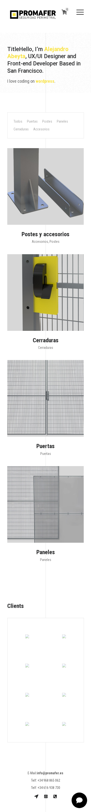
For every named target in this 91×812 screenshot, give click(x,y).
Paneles (62, 121)
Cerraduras (21, 129)
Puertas (32, 121)
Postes (47, 121)
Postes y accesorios (45, 234)
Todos (18, 121)
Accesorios (41, 129)
